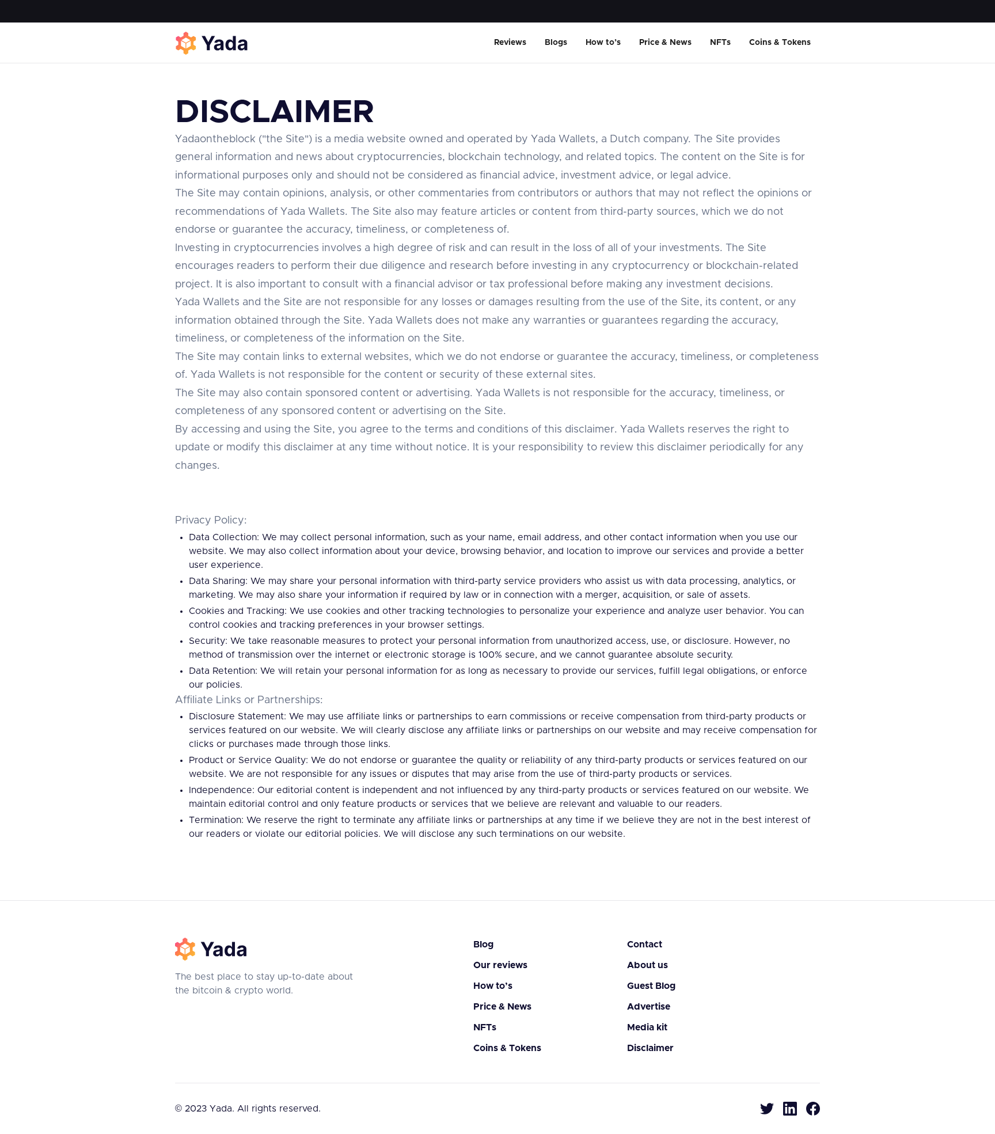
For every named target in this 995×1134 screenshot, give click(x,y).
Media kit (647, 1027)
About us (647, 965)
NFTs (720, 43)
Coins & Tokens (780, 43)
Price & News (665, 43)
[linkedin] (790, 1109)
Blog (483, 944)
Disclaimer (650, 1048)
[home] (212, 43)
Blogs (556, 43)
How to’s (603, 43)
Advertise (648, 1006)
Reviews (510, 43)
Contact (644, 944)
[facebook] (813, 1109)
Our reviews (500, 965)
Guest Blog (651, 986)
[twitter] (767, 1108)
